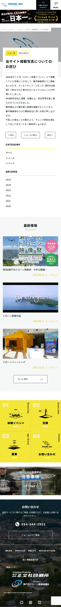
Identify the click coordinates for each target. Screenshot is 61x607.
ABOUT (32, 551)
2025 (8, 179)
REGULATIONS (47, 551)
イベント (10, 163)
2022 (8, 195)
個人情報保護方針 (30, 559)
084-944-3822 (34, 524)
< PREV (11, 135)
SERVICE (20, 551)
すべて (9, 152)
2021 (8, 201)
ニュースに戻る (30, 135)
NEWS (8, 551)
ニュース (10, 158)
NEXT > (50, 135)
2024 (8, 185)
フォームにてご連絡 (30, 535)
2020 (8, 206)
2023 (8, 190)
